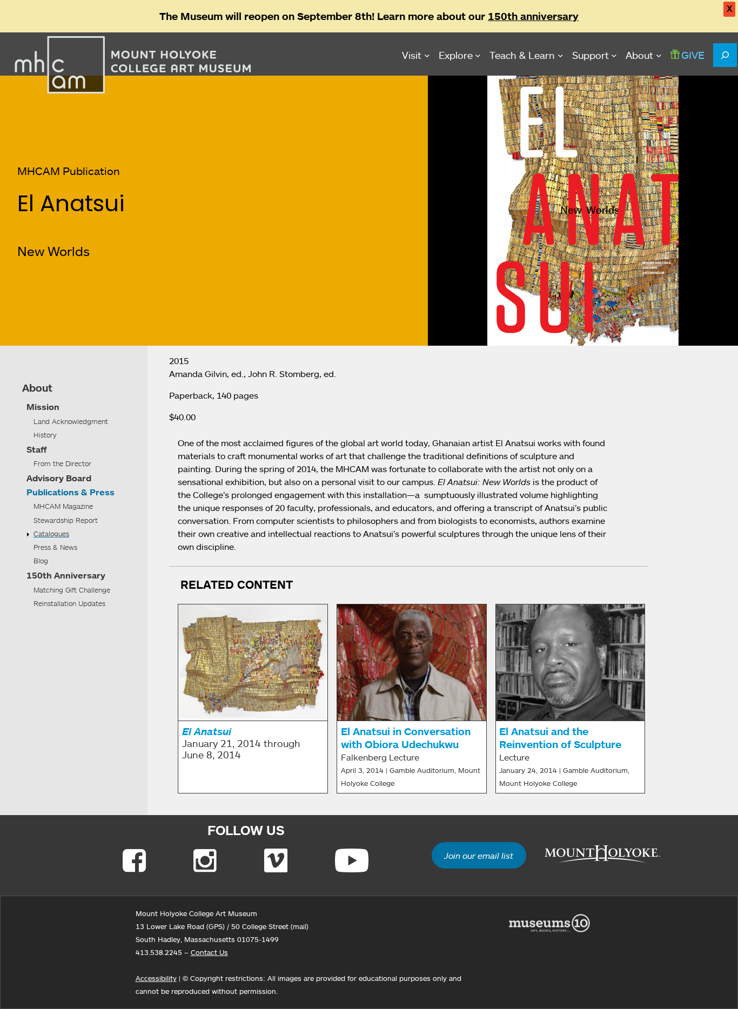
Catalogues (51, 533)
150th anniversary (533, 16)
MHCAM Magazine (63, 506)
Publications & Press (70, 492)
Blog (40, 560)
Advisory (45, 478)
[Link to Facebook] (134, 860)
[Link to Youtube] (351, 860)
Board (78, 478)
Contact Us (209, 952)
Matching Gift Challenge (71, 590)
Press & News (55, 547)
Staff (36, 449)
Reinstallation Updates (69, 603)
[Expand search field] (725, 55)
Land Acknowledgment (70, 421)
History (44, 434)
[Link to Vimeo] (275, 860)
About (37, 387)
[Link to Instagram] (205, 860)
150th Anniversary (65, 575)
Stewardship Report (65, 520)
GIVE (693, 55)
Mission (42, 406)
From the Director (62, 463)
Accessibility (156, 978)
